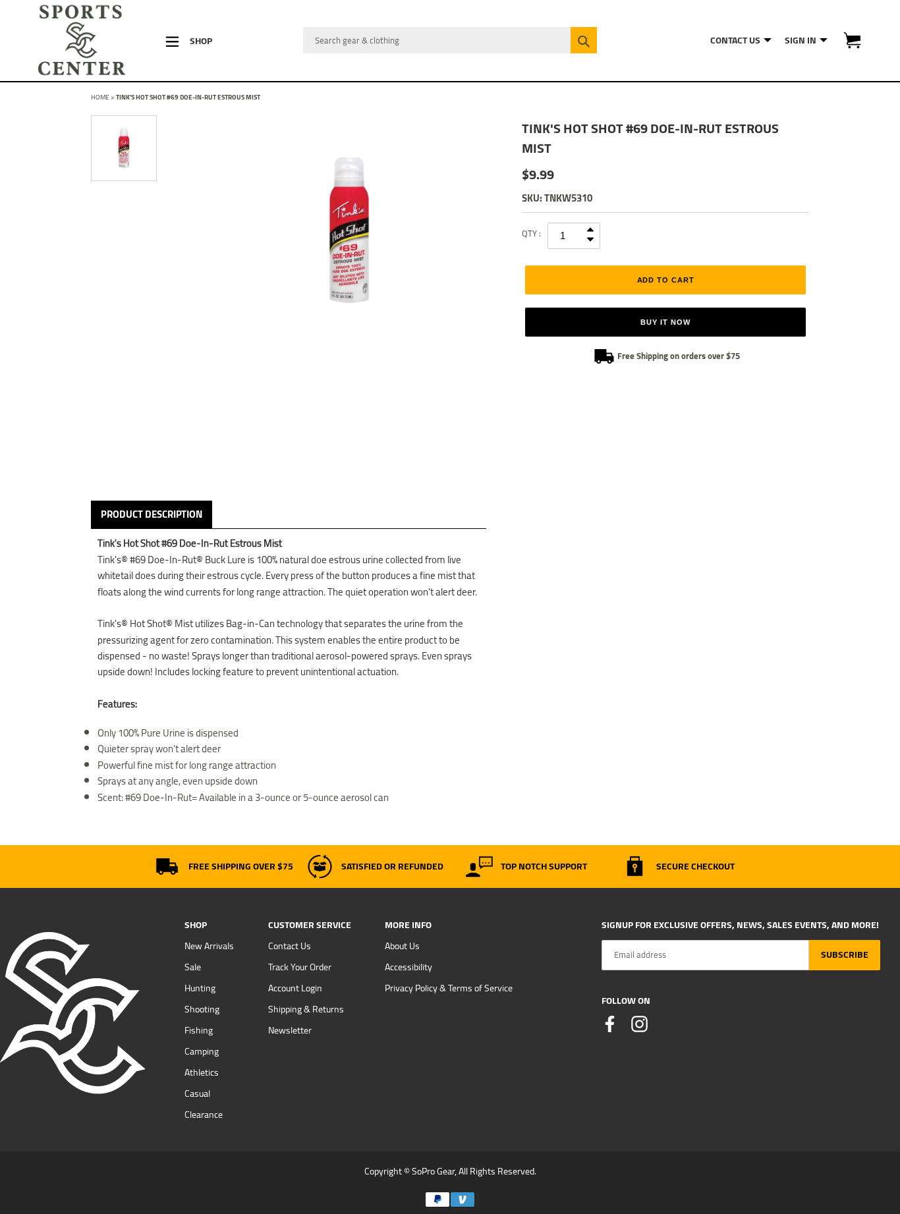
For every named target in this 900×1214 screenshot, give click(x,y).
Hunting (199, 988)
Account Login (295, 988)
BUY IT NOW (665, 322)
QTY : (531, 233)
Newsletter (290, 1030)
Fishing (198, 1030)
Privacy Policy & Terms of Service (449, 988)
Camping (201, 1051)
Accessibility (408, 967)
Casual (197, 1093)
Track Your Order (299, 967)
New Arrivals (209, 945)
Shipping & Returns (306, 1009)
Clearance (203, 1114)
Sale (192, 967)
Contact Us (289, 945)
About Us (402, 945)
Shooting (201, 1009)
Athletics (201, 1072)
